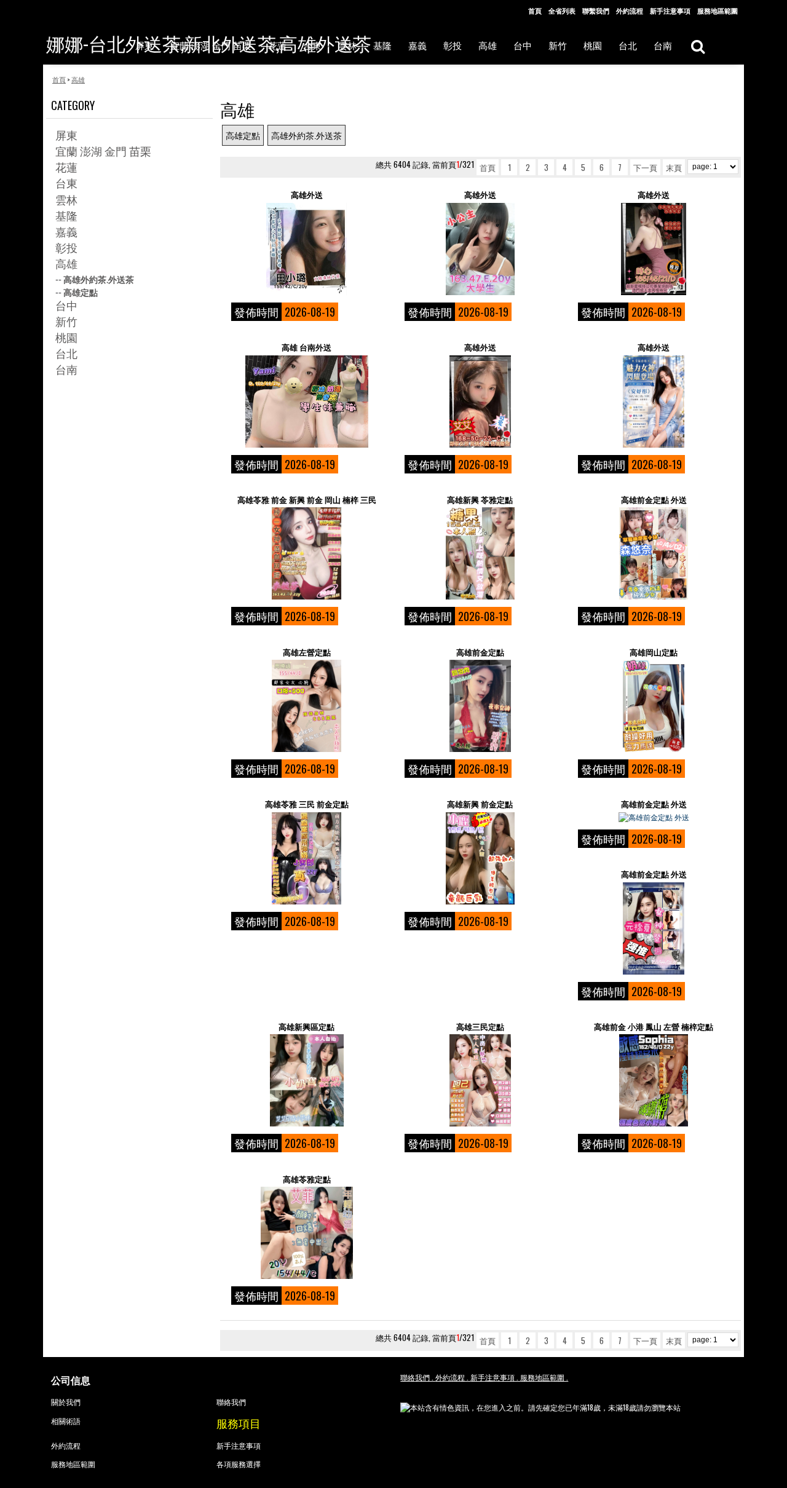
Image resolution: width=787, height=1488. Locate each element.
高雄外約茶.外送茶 (306, 135)
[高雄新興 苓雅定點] (480, 553)
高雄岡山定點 (654, 652)
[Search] (697, 46)
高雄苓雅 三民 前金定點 (307, 804)
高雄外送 (307, 194)
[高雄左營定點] (306, 706)
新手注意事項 (670, 10)
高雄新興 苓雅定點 (480, 499)
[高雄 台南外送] (306, 401)
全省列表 (561, 10)
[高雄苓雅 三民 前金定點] (306, 858)
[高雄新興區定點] (306, 1080)
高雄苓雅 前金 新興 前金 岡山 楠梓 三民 (306, 499)
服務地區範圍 (717, 10)
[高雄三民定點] (480, 1080)
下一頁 (645, 167)
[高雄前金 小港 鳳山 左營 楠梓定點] (653, 1080)
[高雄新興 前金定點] (480, 858)
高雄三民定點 (480, 1026)
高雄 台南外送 (306, 347)
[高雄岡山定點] (653, 706)
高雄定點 (243, 135)
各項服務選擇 (238, 1463)
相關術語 (66, 1420)
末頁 (674, 167)
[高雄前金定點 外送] (653, 553)
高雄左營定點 (307, 652)
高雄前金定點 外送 (654, 499)
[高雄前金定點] (480, 706)
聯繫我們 (595, 10)
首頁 (535, 10)
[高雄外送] (306, 249)
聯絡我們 (231, 1401)
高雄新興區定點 (306, 1026)
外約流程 (629, 10)
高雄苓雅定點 (307, 1179)
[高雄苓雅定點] (306, 1233)
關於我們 (66, 1401)
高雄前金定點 (480, 652)
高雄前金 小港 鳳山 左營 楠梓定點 (653, 1026)
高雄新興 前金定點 (480, 804)
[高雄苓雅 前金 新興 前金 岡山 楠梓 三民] (306, 553)
